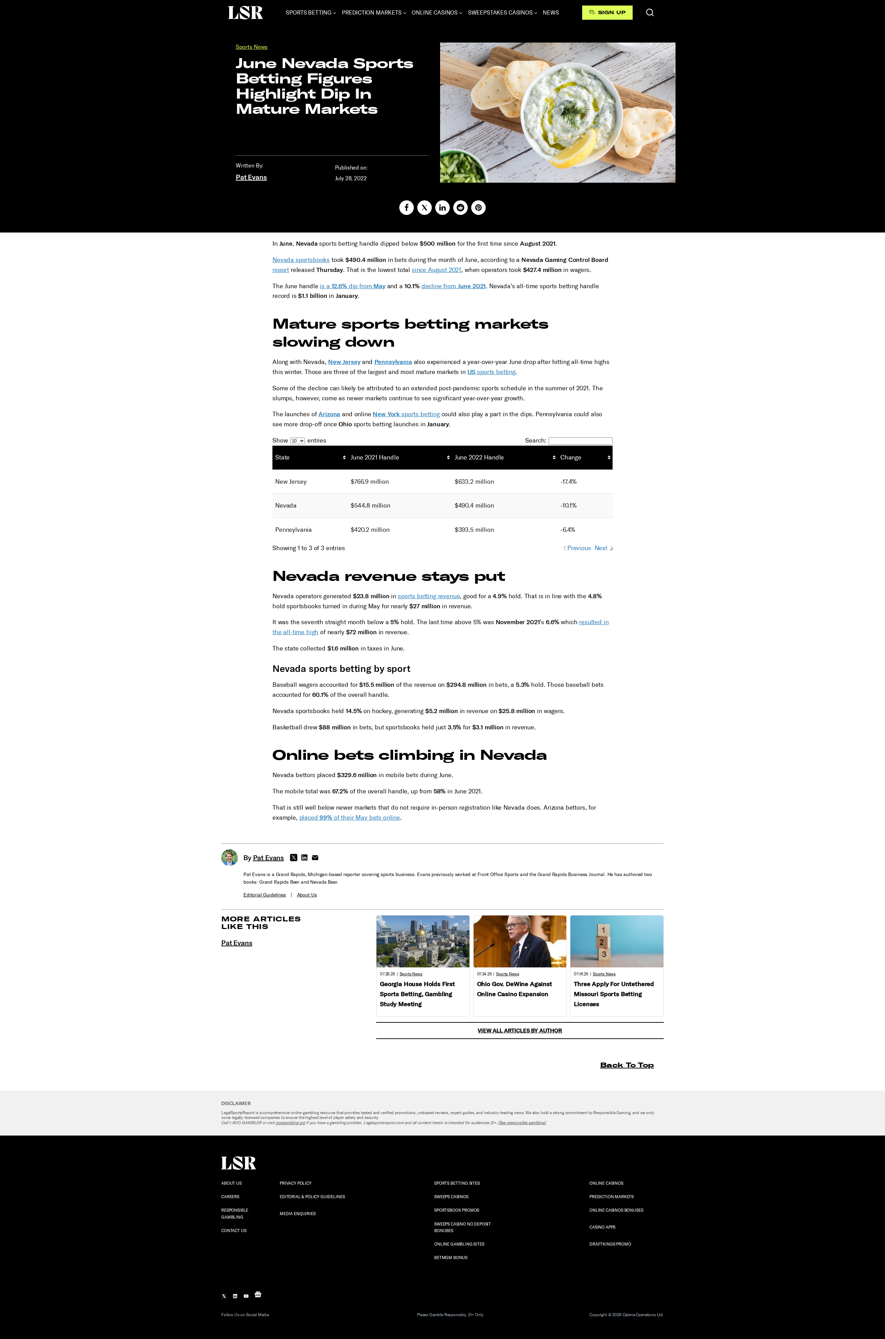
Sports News (252, 47)
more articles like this (261, 922)
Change (570, 457)
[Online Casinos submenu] (461, 13)
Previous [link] (579, 548)
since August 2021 (436, 270)
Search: (535, 440)
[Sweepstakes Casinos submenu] (536, 13)
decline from (453, 286)
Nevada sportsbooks (301, 260)
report (280, 270)
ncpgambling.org (290, 1122)
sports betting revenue (429, 596)
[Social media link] (406, 207)
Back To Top (627, 1064)
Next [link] (601, 548)
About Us (307, 895)
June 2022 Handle (479, 457)
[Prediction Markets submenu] (405, 13)
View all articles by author (520, 1030)
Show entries (299, 440)
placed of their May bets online (349, 817)
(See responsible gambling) (522, 1122)
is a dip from (352, 286)
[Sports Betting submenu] (334, 13)
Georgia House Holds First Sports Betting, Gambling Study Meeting (417, 994)
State (282, 457)
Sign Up (611, 12)
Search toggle (650, 12)
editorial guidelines (264, 895)
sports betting (491, 372)
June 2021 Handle (375, 457)
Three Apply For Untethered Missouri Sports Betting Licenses (614, 994)
